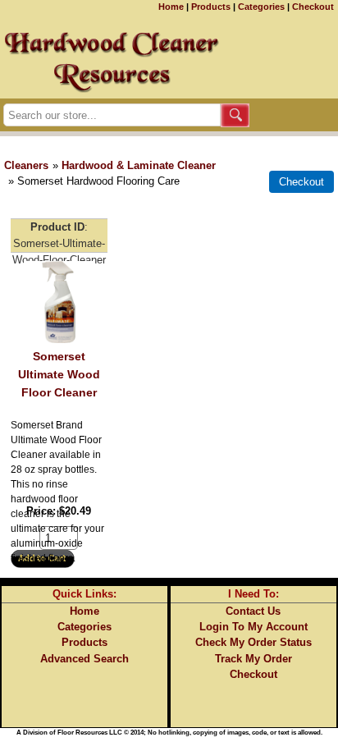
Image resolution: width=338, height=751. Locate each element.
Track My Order (253, 659)
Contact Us (253, 611)
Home (171, 6)
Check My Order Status (253, 642)
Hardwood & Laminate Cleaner (139, 165)
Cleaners (26, 165)
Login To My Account (253, 626)
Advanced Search (84, 659)
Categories (261, 6)
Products (211, 6)
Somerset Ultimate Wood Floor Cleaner (59, 374)
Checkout (313, 6)
